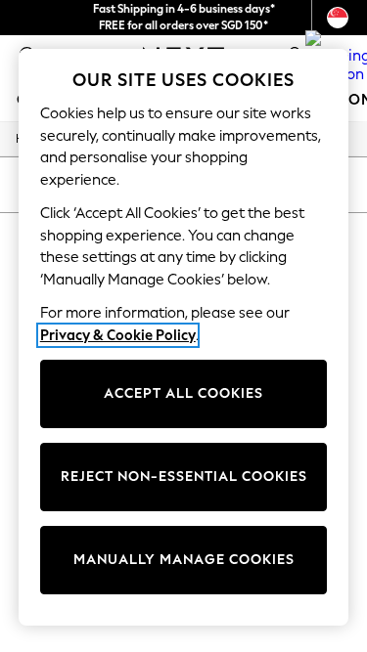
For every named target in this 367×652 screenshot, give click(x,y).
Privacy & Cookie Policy (118, 335)
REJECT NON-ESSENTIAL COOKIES (184, 476)
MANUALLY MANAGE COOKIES (184, 559)
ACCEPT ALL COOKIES (183, 393)
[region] (184, 337)
